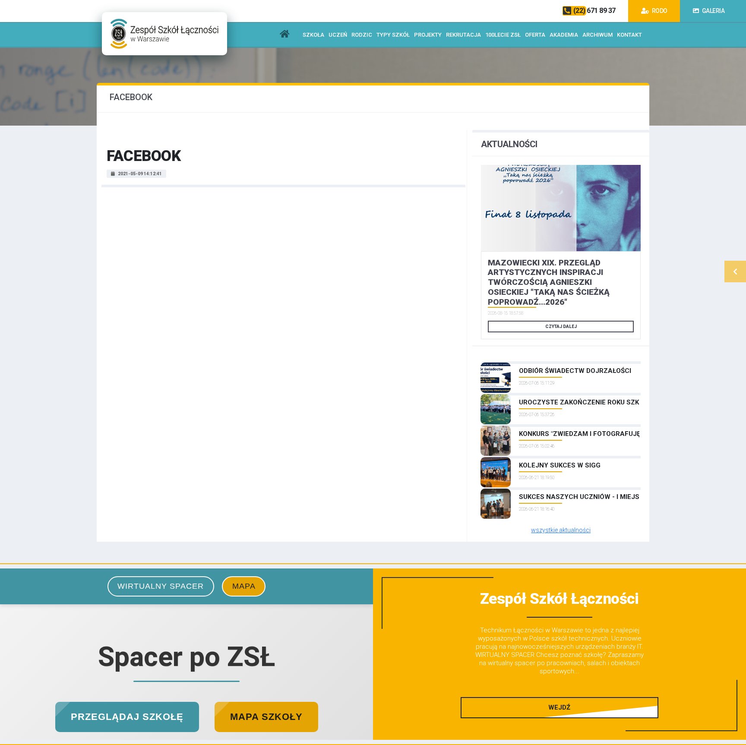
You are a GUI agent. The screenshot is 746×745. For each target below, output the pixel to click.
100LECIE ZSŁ (503, 35)
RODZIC (361, 35)
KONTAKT (629, 35)
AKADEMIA (564, 35)
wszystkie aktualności (561, 530)
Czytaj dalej (561, 326)
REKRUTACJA (463, 35)
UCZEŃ (338, 35)
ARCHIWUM (597, 35)
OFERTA (535, 35)
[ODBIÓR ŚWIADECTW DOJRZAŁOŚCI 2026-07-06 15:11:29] (561, 362)
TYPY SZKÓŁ (393, 35)
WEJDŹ (559, 707)
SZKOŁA (313, 35)
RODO (659, 10)
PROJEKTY (428, 35)
